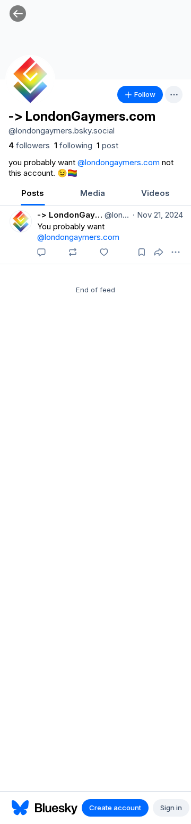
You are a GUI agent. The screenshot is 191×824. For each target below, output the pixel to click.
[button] (18, 13)
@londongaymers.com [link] (118, 162)
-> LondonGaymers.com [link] (69, 214)
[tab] (32, 194)
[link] (29, 145)
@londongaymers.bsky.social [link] (116, 214)
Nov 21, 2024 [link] (158, 214)
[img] (95, 39)
